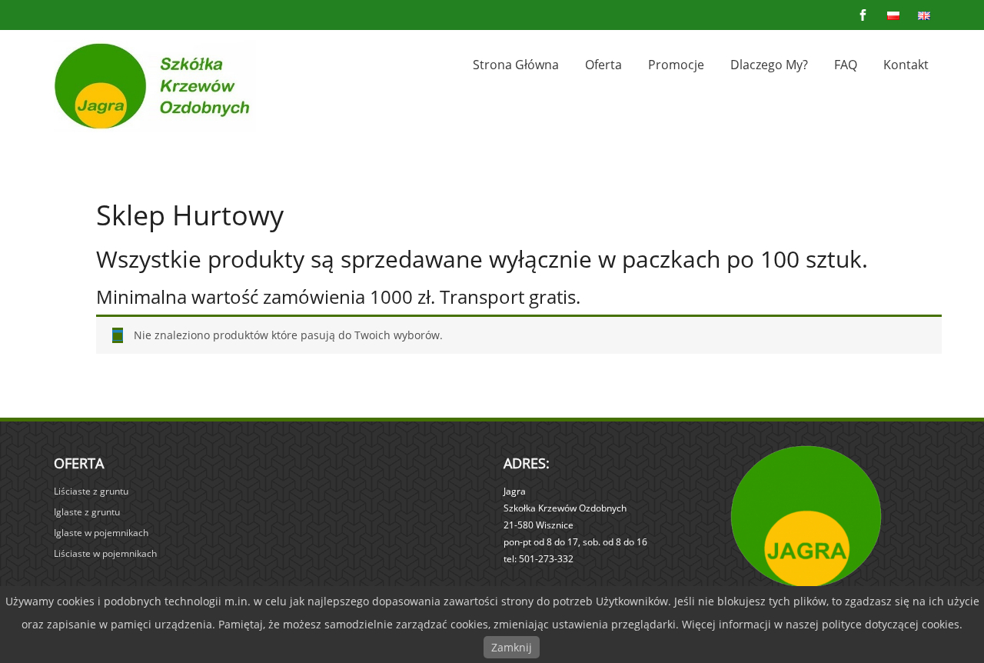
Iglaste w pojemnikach (101, 532)
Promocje (676, 64)
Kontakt (906, 64)
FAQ (845, 64)
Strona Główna (516, 64)
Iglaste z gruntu (87, 511)
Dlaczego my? (769, 64)
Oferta (603, 64)
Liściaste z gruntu (91, 491)
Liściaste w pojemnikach (105, 553)
